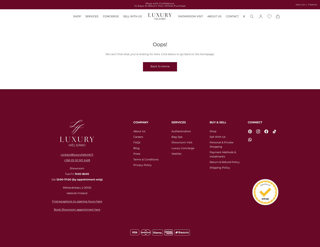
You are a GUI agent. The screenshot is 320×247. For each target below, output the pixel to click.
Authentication (181, 131)
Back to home (160, 66)
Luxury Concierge (182, 148)
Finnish (312, 5)
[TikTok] (274, 131)
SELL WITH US (132, 16)
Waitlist (176, 153)
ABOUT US (214, 16)
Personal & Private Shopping (221, 144)
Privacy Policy (142, 165)
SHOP (77, 16)
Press (136, 153)
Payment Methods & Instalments (223, 154)
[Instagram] (258, 131)
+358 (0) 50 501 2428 (77, 160)
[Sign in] (261, 16)
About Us (139, 131)
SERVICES (91, 16)
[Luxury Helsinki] (77, 133)
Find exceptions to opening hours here (77, 201)
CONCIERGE (111, 16)
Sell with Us (218, 137)
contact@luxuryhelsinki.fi (77, 154)
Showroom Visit (181, 142)
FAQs (136, 142)
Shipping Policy (220, 167)
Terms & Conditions (146, 159)
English (301, 5)
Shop (213, 131)
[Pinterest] (250, 131)
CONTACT (232, 16)
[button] (244, 17)
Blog (136, 148)
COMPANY (140, 122)
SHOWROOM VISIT (190, 16)
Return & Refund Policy (225, 162)
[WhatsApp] (250, 140)
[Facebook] (266, 131)
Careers (138, 137)
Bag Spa (176, 137)
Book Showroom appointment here (77, 209)
